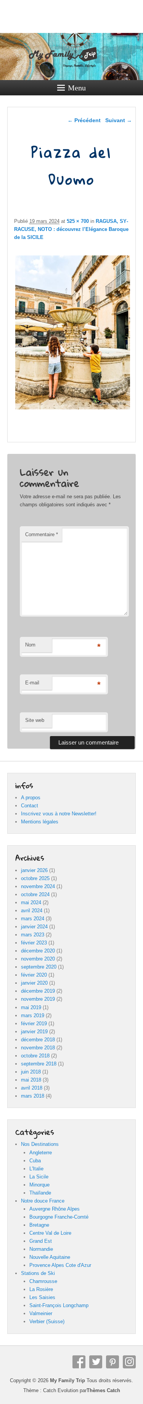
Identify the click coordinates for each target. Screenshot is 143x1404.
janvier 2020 (34, 983)
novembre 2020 (38, 959)
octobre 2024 (35, 894)
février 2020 (34, 975)
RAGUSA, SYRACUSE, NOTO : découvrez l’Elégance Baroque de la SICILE (71, 229)
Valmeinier (40, 1313)
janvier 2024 (34, 926)
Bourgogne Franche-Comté (58, 1217)
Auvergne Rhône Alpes (54, 1209)
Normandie (41, 1249)
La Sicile (38, 1177)
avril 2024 (31, 910)
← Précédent (84, 120)
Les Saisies (42, 1297)
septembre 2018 (38, 1064)
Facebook (78, 1361)
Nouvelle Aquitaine (49, 1257)
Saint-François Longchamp (58, 1305)
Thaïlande (40, 1193)
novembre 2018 (38, 1048)
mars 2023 (32, 935)
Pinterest (112, 1361)
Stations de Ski (38, 1273)
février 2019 (34, 1023)
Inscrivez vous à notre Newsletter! (58, 814)
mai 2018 (31, 1080)
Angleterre (40, 1152)
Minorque (39, 1185)
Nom (30, 645)
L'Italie (36, 1169)
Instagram (129, 1361)
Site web (34, 720)
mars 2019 (32, 1015)
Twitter (95, 1361)
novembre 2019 (38, 999)
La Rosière (41, 1289)
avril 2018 (31, 1088)
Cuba (35, 1160)
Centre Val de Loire (50, 1233)
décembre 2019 (38, 991)
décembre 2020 (38, 951)
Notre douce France (42, 1201)
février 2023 (34, 943)
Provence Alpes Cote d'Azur (60, 1265)
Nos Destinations (40, 1144)
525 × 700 (78, 221)
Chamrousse (43, 1281)
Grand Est (40, 1241)
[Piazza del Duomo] (73, 409)
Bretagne (39, 1225)
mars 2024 (32, 918)
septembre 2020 (38, 967)
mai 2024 (31, 902)
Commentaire (41, 534)
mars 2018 (32, 1096)
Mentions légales (39, 822)
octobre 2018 (35, 1056)
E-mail (32, 683)
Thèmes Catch (103, 1390)
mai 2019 (31, 1007)
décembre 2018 (38, 1039)
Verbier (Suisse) (46, 1321)
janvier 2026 (34, 870)
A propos (30, 797)
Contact (29, 805)
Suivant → (118, 120)
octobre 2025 (35, 878)
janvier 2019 (34, 1031)
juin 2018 (31, 1072)
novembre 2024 (38, 886)
